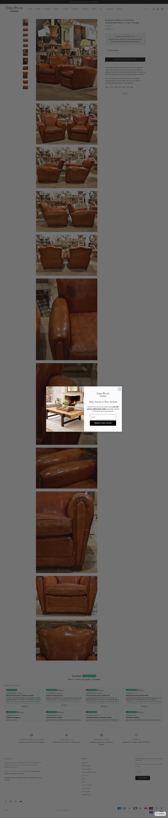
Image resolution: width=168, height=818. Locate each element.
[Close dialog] (119, 389)
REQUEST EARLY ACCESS (103, 423)
